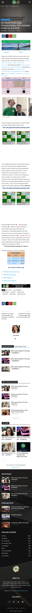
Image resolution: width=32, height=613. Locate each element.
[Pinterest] (10, 36)
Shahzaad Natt (13, 294)
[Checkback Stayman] (6, 517)
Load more (15, 418)
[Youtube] (22, 602)
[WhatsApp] (14, 36)
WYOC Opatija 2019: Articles (16, 19)
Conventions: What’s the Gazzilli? (20, 522)
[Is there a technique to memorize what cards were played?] (6, 509)
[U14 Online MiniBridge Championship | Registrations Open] (23, 447)
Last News (16, 17)
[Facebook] (3, 36)
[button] (2, 2)
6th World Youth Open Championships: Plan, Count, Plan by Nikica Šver (23, 315)
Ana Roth (4, 30)
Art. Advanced (5, 355)
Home (2, 6)
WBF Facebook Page (9, 275)
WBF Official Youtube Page (11, 272)
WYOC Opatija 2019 (5, 19)
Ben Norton (8, 290)
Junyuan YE (13, 292)
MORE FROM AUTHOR (20, 346)
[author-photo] (16, 333)
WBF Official (21, 17)
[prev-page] (3, 375)
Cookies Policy (10, 608)
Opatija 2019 (5, 294)
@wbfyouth (16, 467)
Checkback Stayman (16, 514)
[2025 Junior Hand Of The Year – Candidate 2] (6, 361)
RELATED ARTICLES (8, 346)
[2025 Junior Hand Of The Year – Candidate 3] (6, 353)
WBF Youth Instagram (9, 281)
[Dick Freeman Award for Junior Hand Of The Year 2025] (6, 412)
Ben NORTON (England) (15, 67)
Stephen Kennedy (21, 294)
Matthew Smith (20, 292)
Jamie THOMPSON (17, 290)
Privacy (16, 608)
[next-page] (5, 375)
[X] (7, 36)
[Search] (29, 2)
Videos (21, 52)
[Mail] (16, 339)
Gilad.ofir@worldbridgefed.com (19, 590)
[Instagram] (13, 602)
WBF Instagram (8, 278)
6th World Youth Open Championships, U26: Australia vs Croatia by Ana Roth (8, 316)
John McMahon (5, 292)
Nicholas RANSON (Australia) (16, 71)
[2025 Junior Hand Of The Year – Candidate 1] (6, 369)
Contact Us (22, 608)
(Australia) (9, 63)
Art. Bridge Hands (14, 6)
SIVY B (14, 263)
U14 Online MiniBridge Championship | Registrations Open (22, 454)
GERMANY (15, 261)
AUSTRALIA (15, 258)
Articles (7, 6)
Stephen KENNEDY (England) (13, 73)
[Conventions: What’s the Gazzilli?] (6, 525)
